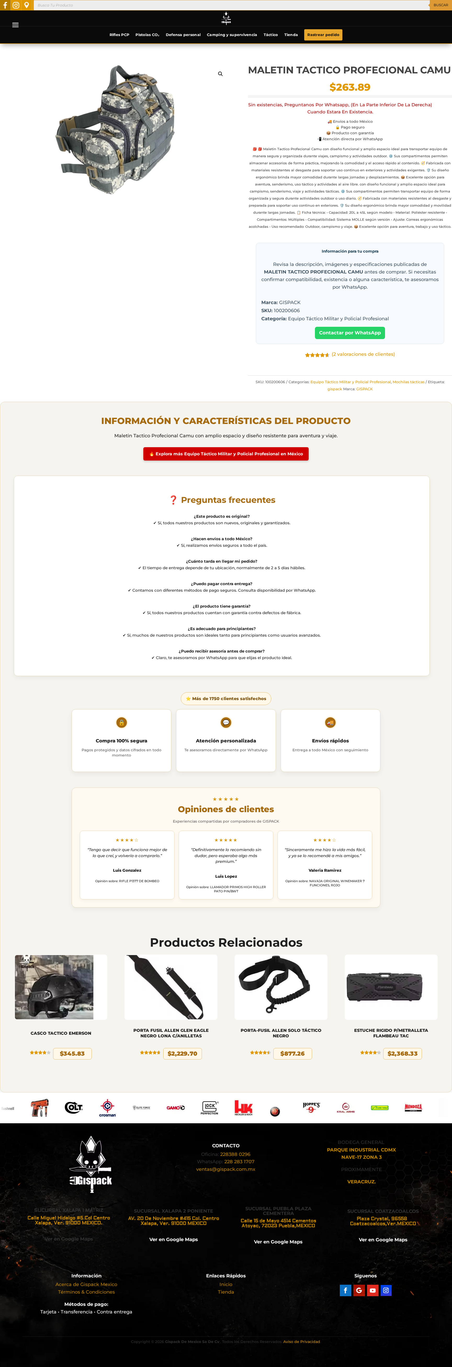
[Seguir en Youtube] (372, 1290)
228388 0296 (235, 1154)
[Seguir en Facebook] (345, 1290)
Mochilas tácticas (409, 382)
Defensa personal (183, 34)
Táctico (271, 34)
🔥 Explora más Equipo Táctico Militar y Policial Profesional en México (226, 453)
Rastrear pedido (323, 34)
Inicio (225, 1284)
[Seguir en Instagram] (386, 1290)
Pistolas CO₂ (147, 34)
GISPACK (364, 389)
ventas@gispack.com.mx (225, 1169)
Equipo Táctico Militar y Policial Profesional (350, 382)
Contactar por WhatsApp (350, 333)
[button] (220, 74)
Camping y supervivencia (232, 34)
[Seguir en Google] (359, 1290)
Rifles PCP (119, 34)
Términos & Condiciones (86, 1292)
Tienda (291, 34)
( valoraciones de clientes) (363, 354)
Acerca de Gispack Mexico (86, 1284)
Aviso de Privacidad (301, 1341)
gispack (334, 389)
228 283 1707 (239, 1162)
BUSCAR (441, 5)
